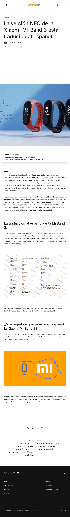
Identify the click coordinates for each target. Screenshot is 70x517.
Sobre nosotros (8, 485)
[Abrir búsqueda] (64, 473)
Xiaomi (6, 18)
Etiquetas (48, 485)
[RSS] (65, 510)
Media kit (7, 490)
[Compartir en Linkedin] (37, 427)
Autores (47, 481)
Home (5, 481)
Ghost (36, 510)
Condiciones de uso (51, 490)
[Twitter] (62, 510)
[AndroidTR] (34, 5)
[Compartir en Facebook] (32, 427)
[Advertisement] (35, 70)
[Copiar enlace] (42, 427)
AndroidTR (11, 472)
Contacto (6, 494)
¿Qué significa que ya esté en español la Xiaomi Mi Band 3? (24, 159)
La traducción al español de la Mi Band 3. (20, 157)
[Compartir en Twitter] (27, 427)
